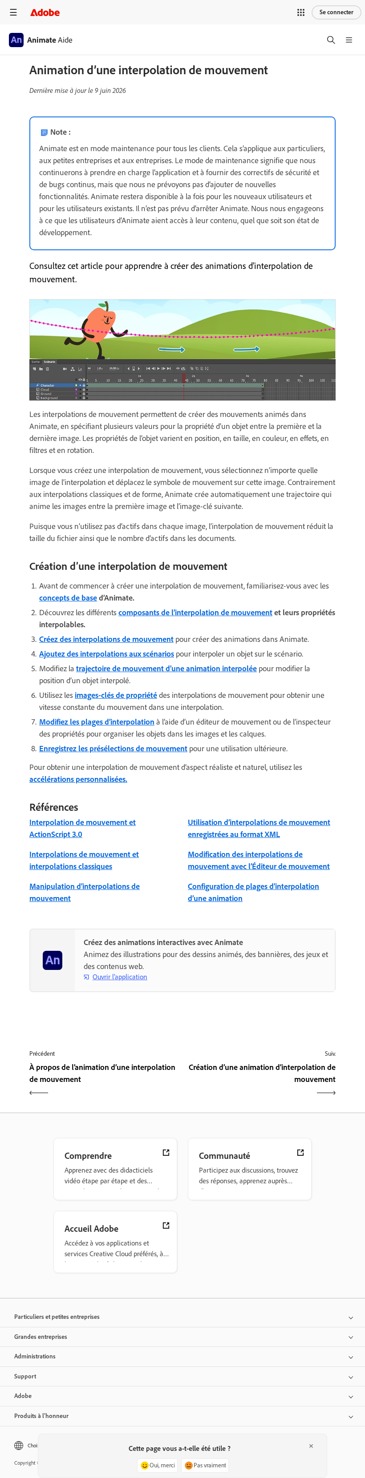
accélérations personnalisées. (78, 779)
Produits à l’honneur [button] (41, 1416)
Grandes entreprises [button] (40, 1337)
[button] (301, 12)
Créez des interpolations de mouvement (106, 639)
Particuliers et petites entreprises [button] (57, 1317)
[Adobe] (45, 12)
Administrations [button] (35, 1356)
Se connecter (336, 12)
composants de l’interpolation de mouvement (195, 612)
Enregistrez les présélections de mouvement (113, 748)
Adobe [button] (23, 1396)
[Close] (311, 1446)
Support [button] (25, 1376)
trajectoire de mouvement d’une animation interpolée (166, 668)
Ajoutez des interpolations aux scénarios (106, 654)
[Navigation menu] (13, 12)
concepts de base (68, 598)
